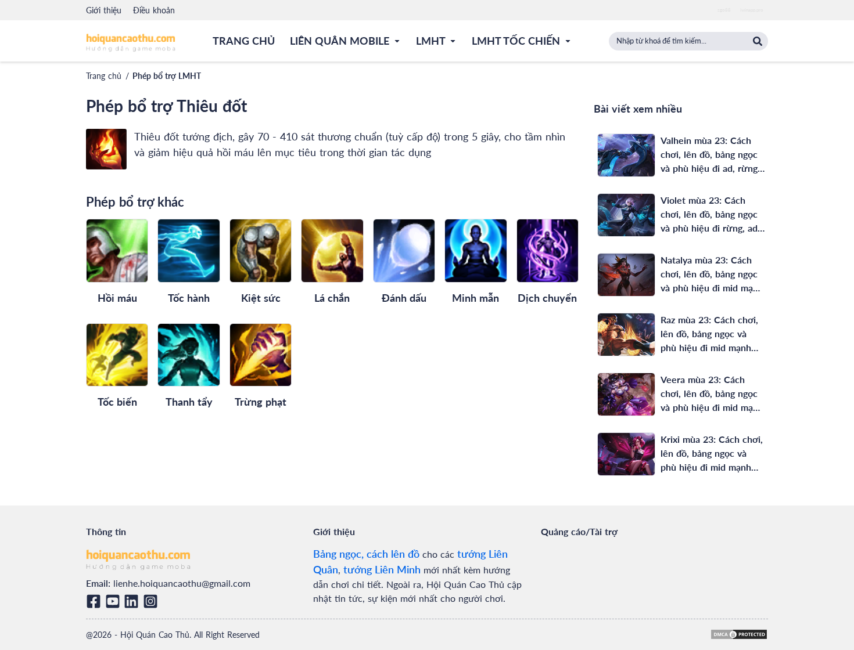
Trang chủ (103, 76)
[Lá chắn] (332, 250)
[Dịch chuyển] (547, 250)
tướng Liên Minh (382, 569)
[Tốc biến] (117, 355)
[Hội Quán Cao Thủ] (130, 42)
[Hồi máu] (117, 250)
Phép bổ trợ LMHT (166, 76)
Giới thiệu (103, 10)
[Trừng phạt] (260, 355)
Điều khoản (154, 10)
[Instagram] (152, 601)
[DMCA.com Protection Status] (739, 634)
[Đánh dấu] (404, 250)
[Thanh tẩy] (188, 355)
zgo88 (724, 10)
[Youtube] (114, 601)
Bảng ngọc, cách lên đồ (366, 553)
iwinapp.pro (751, 10)
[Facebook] (95, 601)
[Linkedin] (133, 601)
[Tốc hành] (188, 250)
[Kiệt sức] (260, 250)
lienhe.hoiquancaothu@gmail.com (181, 582)
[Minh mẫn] (475, 250)
